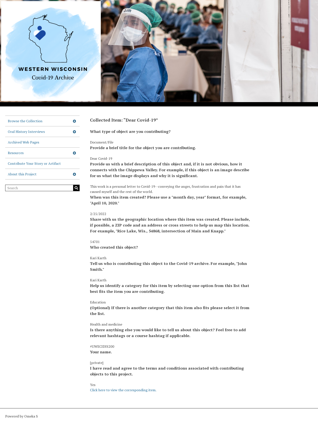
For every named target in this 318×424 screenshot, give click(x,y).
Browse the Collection (25, 121)
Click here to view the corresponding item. (123, 390)
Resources (16, 152)
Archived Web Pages (23, 142)
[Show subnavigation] (74, 121)
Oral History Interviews (26, 131)
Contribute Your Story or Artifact (34, 163)
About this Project (22, 174)
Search (76, 188)
